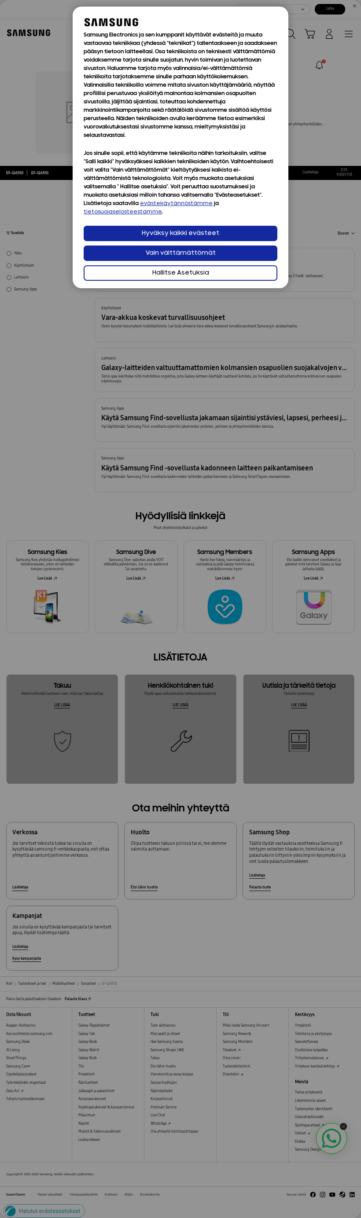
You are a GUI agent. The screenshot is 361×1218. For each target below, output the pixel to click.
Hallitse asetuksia (180, 273)
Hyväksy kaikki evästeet (180, 233)
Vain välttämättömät (181, 253)
